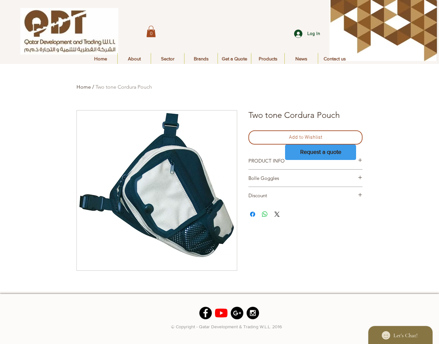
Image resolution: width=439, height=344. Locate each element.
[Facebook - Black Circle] (205, 313)
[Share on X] (277, 214)
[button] (151, 31)
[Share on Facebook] (252, 214)
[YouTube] (221, 313)
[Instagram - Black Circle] (252, 313)
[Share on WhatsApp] (265, 214)
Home (83, 87)
